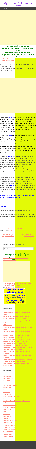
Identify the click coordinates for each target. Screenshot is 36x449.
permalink (10, 230)
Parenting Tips (7, 398)
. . (13, 254)
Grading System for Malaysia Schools (14, 318)
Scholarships (7, 416)
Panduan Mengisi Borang (11, 396)
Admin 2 (12, 60)
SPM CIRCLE (7, 418)
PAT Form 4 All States (9, 407)
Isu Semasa (6, 392)
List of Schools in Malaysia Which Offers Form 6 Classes (8, 235)
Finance (5, 383)
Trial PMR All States (9, 427)
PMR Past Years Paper (10, 411)
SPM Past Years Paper (9, 420)
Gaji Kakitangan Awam (10, 385)
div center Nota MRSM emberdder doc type (16, 316)
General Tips (7, 387)
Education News (8, 378)
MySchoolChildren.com (18, 3)
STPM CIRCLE (7, 423)
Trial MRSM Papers (9, 425)
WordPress (15, 444)
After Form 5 (7, 374)
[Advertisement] (18, 27)
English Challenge (8, 380)
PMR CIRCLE (7, 409)
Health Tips (6, 389)
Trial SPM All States (9, 429)
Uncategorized (9, 228)
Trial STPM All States (9, 432)
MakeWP (25, 444)
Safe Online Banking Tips (24, 228)
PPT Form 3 (6, 414)
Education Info (7, 376)
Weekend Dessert (8, 436)
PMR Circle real (7, 325)
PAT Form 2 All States (9, 405)
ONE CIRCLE (7, 394)
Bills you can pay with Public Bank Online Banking (28, 235)
